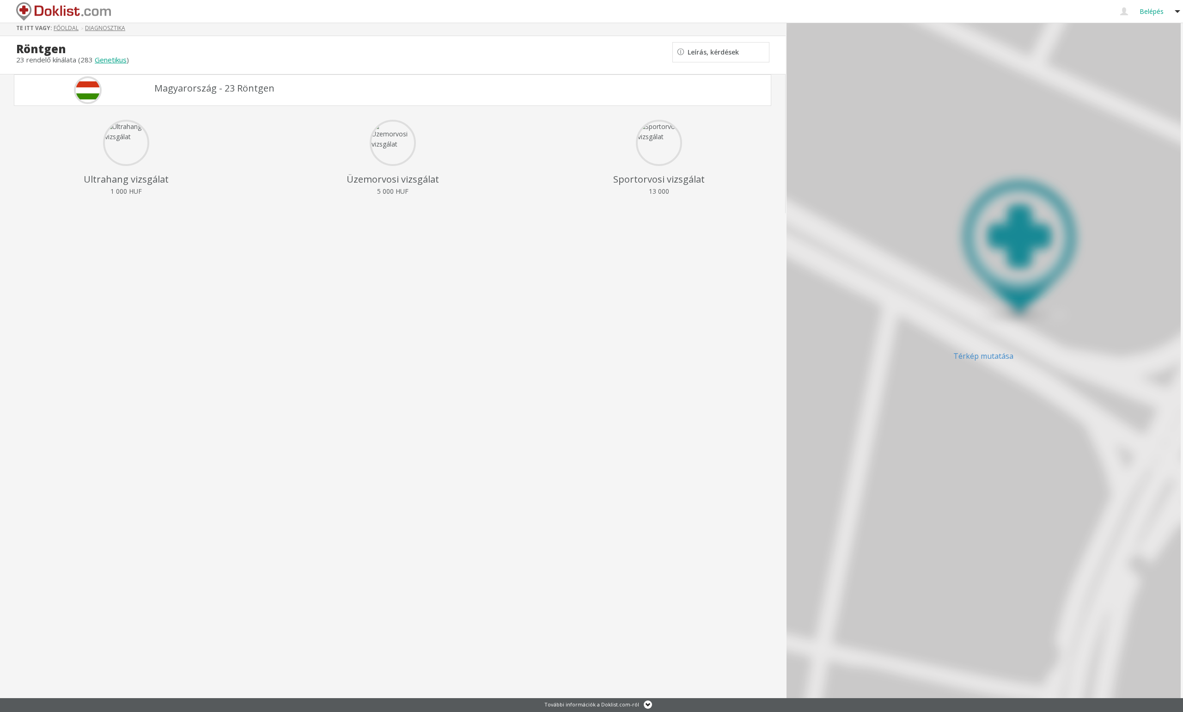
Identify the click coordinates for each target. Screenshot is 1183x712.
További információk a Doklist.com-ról (591, 704)
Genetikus (111, 59)
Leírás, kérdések (711, 52)
